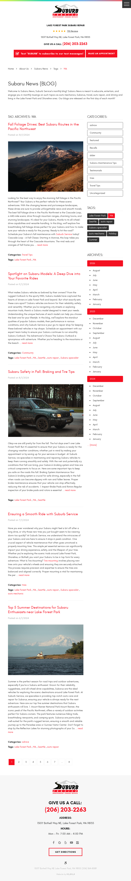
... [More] (92, 445)
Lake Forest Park (23, 259)
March (96, 294)
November (98, 323)
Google (60, 843)
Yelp (65, 843)
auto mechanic (15, 593)
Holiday (112, 233)
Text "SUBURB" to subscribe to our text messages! (52, 53)
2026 (92, 263)
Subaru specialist (69, 357)
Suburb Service (63, 234)
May (95, 285)
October (97, 328)
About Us (24, 68)
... (62, 762)
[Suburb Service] (65, 11)
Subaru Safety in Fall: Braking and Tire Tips (41, 372)
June (95, 280)
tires (24, 585)
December (98, 318)
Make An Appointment (101, 53)
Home (11, 68)
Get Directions (65, 852)
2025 (92, 311)
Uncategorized (97, 193)
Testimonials (96, 170)
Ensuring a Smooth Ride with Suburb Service (43, 514)
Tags (56, 68)
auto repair (53, 357)
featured (94, 140)
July (94, 275)
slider (92, 155)
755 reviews (72, 31)
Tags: (91, 208)
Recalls (93, 148)
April (95, 289)
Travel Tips (27, 254)
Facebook (53, 843)
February (97, 299)
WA (65, 68)
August (96, 270)
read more (42, 245)
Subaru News (41, 68)
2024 (92, 379)
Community (27, 353)
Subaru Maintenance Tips (103, 163)
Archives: (95, 255)
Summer (93, 239)
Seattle (41, 357)
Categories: (97, 117)
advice (25, 742)
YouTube (72, 843)
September (98, 333)
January (97, 304)
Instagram (77, 843)
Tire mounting (51, 560)
